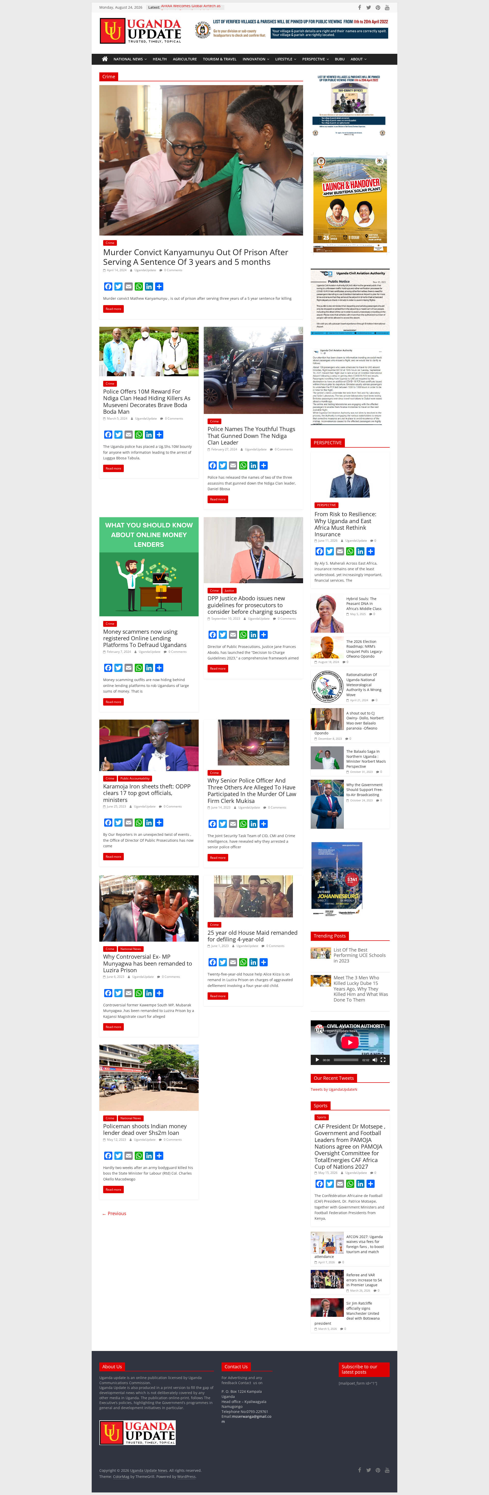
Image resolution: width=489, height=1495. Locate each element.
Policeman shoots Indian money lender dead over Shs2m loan (145, 1129)
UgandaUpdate (145, 270)
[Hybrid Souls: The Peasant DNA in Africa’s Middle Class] (327, 596)
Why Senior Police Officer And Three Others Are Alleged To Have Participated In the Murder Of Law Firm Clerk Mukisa (252, 790)
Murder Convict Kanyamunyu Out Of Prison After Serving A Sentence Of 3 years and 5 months (195, 256)
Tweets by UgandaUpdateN (334, 1089)
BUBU (340, 59)
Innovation (254, 59)
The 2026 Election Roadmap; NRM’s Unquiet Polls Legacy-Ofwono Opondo (364, 649)
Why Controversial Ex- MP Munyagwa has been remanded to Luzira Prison (147, 963)
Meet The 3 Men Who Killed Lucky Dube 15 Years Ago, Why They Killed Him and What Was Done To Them (361, 988)
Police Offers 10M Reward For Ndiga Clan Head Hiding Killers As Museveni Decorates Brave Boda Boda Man (146, 401)
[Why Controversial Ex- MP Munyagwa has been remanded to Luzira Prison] (149, 878)
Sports (321, 1117)
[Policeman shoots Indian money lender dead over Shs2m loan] (149, 1047)
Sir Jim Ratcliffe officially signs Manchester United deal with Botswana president (347, 1313)
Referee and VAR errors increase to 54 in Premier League (364, 1279)
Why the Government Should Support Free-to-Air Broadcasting (364, 789)
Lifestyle (283, 59)
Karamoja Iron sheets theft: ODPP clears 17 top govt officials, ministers (147, 792)
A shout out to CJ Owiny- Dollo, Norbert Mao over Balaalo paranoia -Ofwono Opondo (349, 723)
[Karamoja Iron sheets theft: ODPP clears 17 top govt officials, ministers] (149, 722)
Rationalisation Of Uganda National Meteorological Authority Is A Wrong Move (364, 684)
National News (128, 59)
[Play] (317, 1059)
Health (160, 59)
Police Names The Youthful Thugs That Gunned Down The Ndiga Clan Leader (251, 435)
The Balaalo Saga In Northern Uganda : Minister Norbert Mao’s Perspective (366, 759)
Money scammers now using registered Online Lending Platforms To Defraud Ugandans (144, 638)
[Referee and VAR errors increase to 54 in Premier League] (327, 1272)
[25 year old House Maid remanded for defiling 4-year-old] (253, 878)
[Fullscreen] (383, 1059)
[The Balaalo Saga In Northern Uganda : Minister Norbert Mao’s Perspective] (327, 749)
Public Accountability (135, 778)
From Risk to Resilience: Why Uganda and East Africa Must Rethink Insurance (345, 524)
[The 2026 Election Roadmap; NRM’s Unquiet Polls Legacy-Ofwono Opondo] (327, 639)
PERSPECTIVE (313, 59)
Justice (229, 590)
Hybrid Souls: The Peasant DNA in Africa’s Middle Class (364, 603)
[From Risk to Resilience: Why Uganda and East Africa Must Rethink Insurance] (350, 454)
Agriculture (185, 59)
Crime (110, 243)
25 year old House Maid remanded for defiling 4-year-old (252, 936)
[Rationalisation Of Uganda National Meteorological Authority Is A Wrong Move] (327, 672)
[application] (350, 1042)
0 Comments (173, 270)
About (357, 59)
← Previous (114, 1213)
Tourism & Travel (220, 59)
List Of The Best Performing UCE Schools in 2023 (360, 955)
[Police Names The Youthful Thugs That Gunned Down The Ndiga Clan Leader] (253, 330)
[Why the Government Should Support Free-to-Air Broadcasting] (327, 782)
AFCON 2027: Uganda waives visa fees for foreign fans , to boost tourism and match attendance (349, 1246)
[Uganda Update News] (105, 59)
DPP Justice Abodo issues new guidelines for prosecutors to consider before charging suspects (252, 604)
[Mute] (374, 1059)
